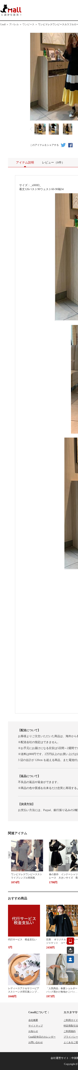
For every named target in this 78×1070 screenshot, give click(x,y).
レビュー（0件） (53, 162)
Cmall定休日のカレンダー (42, 1036)
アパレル (14, 24)
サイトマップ (35, 1025)
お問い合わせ (35, 1042)
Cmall (3, 24)
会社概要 (33, 1020)
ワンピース (28, 24)
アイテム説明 (25, 162)
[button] (10, 855)
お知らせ (33, 1031)
